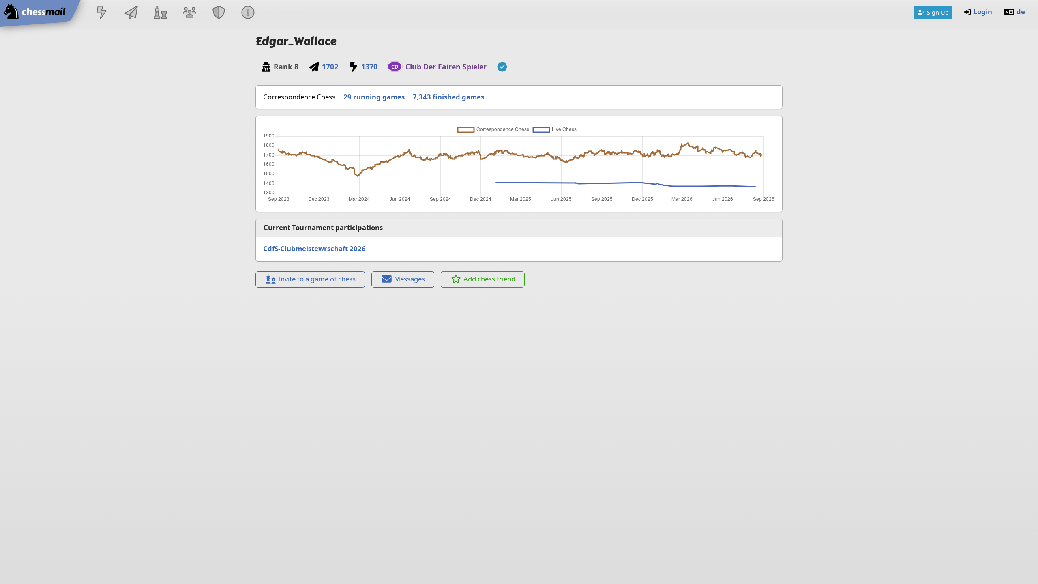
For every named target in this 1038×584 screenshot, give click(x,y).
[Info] (248, 13)
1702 (330, 66)
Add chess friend (489, 278)
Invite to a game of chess (317, 278)
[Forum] (189, 13)
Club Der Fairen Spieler (446, 66)
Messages (409, 278)
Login (983, 11)
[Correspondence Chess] (131, 13)
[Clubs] (219, 13)
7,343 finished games (448, 96)
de (1021, 11)
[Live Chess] (101, 13)
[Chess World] (160, 13)
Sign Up (938, 12)
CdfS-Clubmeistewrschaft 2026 (314, 248)
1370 (369, 66)
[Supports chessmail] (502, 67)
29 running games (374, 96)
